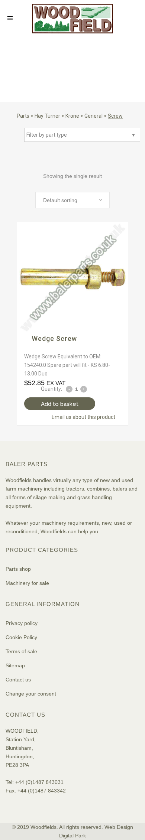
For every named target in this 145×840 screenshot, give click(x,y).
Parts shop (18, 569)
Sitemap (15, 665)
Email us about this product (83, 417)
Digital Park (72, 836)
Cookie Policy (21, 637)
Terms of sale (21, 651)
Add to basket (59, 404)
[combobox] (72, 200)
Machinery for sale (27, 583)
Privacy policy (22, 623)
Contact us (18, 680)
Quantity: (51, 389)
